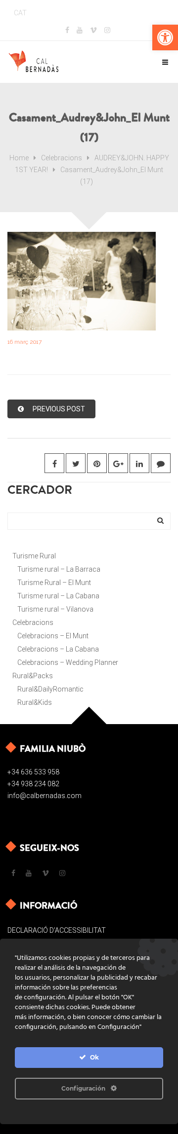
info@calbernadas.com (44, 796)
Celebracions (61, 158)
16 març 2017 (24, 341)
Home (19, 158)
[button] (165, 37)
